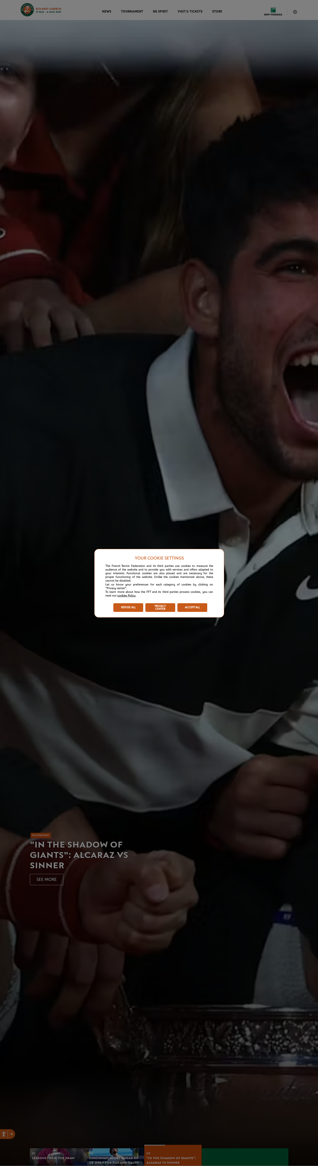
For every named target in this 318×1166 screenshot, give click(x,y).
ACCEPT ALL (192, 607)
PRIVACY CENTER (160, 607)
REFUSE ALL (128, 607)
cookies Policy (126, 595)
